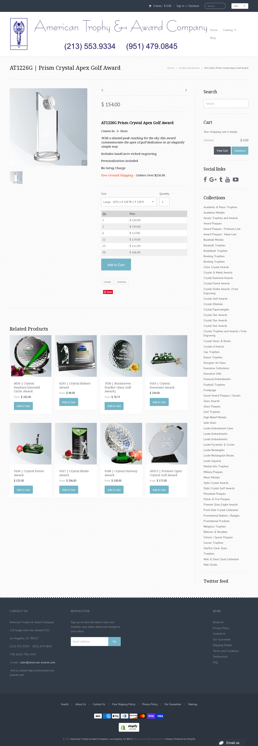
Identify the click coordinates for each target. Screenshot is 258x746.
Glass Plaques (212, 406)
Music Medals (212, 477)
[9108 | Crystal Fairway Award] (121, 443)
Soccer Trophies (213, 543)
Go (114, 641)
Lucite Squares (212, 461)
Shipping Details (222, 645)
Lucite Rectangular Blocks (219, 455)
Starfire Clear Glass (215, 548)
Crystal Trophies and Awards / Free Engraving (225, 333)
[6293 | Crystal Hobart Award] (76, 356)
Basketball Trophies (216, 251)
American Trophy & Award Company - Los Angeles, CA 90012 (102, 738)
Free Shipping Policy (123, 704)
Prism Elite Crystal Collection (221, 510)
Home (214, 30)
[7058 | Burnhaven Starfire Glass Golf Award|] (121, 356)
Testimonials (220, 656)
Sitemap (192, 704)
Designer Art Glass (215, 363)
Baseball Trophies (215, 245)
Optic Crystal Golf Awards (219, 488)
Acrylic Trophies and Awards (221, 218)
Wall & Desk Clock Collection (221, 559)
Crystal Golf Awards (189, 67)
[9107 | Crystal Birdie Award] (76, 443)
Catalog (228, 30)
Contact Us (219, 633)
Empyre (169, 738)
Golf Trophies (212, 412)
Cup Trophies (212, 352)
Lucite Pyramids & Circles (219, 444)
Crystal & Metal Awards (218, 272)
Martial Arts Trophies (216, 466)
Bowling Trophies (214, 256)
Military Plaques (213, 472)
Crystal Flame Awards (217, 283)
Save (109, 291)
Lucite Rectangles (214, 450)
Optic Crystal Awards (216, 483)
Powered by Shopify (184, 738)
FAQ (215, 662)
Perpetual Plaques (215, 493)
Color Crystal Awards (216, 267)
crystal (107, 281)
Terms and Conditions (226, 651)
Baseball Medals (214, 239)
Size (103, 193)
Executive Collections (216, 368)
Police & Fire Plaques (217, 499)
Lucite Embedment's (216, 434)
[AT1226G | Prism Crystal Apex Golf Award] (16, 177)
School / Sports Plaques (218, 537)
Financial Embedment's (217, 379)
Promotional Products (217, 521)
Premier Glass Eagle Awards (221, 504)
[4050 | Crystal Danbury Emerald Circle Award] (30, 356)
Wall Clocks (210, 564)
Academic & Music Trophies (220, 207)
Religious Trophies (215, 526)
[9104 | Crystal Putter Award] (30, 443)
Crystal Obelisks (213, 304)
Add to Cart (116, 264)
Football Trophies (214, 384)
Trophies (209, 553)
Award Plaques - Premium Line (222, 229)
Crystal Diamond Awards (218, 278)
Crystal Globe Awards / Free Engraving (221, 291)
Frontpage (210, 390)
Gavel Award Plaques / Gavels (222, 395)
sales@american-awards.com (37, 662)
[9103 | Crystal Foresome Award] (166, 356)
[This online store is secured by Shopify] (129, 727)
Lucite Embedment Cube (218, 428)
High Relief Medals (215, 417)
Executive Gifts (212, 373)
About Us (218, 622)
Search (65, 704)
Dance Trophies (213, 357)
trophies (121, 281)
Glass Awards (212, 401)
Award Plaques (213, 223)
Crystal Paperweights (216, 309)
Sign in (180, 6)
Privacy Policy (221, 628)
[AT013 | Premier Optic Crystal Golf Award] (166, 443)
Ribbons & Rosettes (216, 532)
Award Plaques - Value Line (220, 234)
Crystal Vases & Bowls (217, 341)
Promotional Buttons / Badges (222, 515)
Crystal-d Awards (214, 346)
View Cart (222, 150)
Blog (213, 37)
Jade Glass (210, 422)
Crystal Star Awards (215, 315)
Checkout (193, 6)
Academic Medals (214, 212)
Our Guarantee (222, 639)
